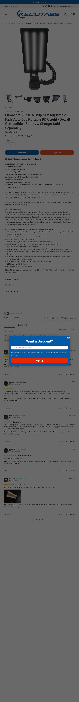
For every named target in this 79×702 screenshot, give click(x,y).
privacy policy (49, 353)
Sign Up (39, 360)
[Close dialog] (68, 338)
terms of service (60, 353)
